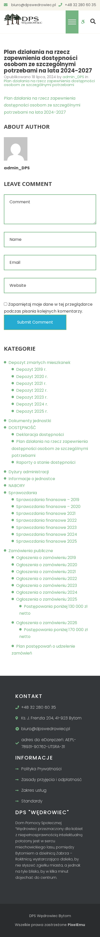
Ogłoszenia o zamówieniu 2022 (46, 579)
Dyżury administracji (28, 472)
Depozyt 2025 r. (32, 411)
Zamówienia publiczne (30, 551)
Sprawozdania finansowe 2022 (46, 520)
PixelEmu (76, 924)
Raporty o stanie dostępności (45, 462)
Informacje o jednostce (31, 479)
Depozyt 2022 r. (31, 390)
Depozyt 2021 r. (31, 383)
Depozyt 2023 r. (31, 397)
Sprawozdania (22, 493)
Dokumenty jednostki (29, 421)
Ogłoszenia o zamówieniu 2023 (46, 585)
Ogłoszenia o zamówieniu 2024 (46, 592)
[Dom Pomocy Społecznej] (23, 19)
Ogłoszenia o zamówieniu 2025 (46, 599)
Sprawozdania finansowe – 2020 (48, 506)
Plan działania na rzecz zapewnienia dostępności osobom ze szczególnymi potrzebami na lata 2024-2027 (42, 105)
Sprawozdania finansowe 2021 (46, 513)
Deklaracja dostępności (40, 434)
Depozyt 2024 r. (32, 404)
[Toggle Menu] (72, 21)
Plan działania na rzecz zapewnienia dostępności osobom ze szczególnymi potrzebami (49, 83)
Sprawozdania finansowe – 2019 (47, 500)
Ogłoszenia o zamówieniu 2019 (46, 558)
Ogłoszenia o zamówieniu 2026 (46, 623)
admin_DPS (74, 76)
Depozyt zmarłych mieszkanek (39, 362)
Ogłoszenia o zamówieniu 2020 (46, 565)
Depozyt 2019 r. (31, 369)
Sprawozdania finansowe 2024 (46, 534)
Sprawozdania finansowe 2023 (46, 527)
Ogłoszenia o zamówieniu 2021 (46, 572)
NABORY (16, 486)
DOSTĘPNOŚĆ (22, 428)
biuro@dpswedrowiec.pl (33, 4)
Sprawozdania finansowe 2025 (46, 541)
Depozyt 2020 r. (32, 376)
